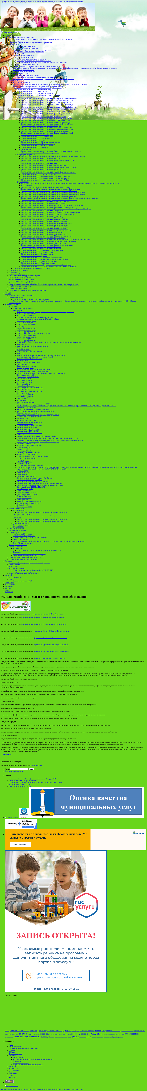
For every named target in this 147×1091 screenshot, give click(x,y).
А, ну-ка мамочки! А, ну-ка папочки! (29, 359)
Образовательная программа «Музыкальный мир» (38, 144)
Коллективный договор (21, 73)
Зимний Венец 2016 (23, 400)
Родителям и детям (11, 304)
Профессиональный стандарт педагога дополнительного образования (36, 66)
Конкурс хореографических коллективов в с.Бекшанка (35, 411)
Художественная (18, 527)
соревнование (132, 1034)
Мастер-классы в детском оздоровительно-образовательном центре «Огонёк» (35, 782)
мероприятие (55, 1034)
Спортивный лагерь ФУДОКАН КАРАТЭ (31, 487)
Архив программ (26, 185)
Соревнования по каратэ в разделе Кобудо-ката (33, 481)
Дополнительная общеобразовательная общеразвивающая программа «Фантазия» (49, 200)
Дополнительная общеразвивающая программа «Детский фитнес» (43, 165)
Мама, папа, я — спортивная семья (29, 416)
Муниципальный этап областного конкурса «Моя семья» (36, 436)
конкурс (23, 1033)
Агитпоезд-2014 (22, 360)
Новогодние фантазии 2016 (26, 444)
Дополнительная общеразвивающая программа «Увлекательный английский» (47, 133)
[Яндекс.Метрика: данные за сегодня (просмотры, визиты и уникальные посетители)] (11, 1086)
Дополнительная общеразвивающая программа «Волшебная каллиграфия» (46, 223)
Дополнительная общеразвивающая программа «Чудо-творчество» (43, 243)
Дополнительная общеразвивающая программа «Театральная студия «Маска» (47, 214)
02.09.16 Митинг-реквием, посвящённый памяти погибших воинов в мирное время (45, 312)
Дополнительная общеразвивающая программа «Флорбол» (41, 162)
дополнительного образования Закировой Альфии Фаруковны (42, 617)
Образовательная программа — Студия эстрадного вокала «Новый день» (46, 265)
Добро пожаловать (15, 1046)
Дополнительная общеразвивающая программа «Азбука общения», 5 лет (45, 120)
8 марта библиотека (23, 344)
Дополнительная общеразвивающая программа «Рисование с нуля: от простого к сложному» (52, 205)
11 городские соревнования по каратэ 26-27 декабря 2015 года (38, 319)
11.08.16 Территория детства (26, 321)
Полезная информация (16, 546)
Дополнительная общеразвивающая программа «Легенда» (41, 126)
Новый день (75, 1031)
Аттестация (13, 566)
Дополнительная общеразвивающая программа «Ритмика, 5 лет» (43, 115)
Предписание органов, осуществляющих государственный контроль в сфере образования (43, 79)
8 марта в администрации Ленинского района (32, 346)
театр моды (45, 1037)
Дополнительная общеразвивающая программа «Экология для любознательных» (48, 173)
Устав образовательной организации (25, 48)
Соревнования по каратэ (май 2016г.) (29, 480)
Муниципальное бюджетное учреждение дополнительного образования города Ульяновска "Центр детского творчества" (42, 2)
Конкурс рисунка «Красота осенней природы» (33, 409)
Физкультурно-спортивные (26, 155)
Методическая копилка (16, 568)
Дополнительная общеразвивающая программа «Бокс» (39, 164)
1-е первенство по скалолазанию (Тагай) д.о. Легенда (35, 317)
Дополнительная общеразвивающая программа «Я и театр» (41, 247)
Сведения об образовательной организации (19, 37)
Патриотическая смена (20, 539)
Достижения (9, 586)
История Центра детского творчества (21, 295)
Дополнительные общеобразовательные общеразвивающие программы (37, 88)
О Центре (8, 294)
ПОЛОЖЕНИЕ (6, 754)
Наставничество (14, 565)
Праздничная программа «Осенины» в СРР (31, 465)
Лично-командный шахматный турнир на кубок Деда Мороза (38, 415)
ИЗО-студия (60, 1031)
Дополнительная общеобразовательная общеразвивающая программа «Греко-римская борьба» (53, 156)
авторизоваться (36, 765)
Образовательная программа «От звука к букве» (37, 145)
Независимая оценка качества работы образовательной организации (44, 62)
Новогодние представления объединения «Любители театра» (38, 442)
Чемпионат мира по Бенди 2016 (27, 503)
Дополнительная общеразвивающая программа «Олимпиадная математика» (47, 100)
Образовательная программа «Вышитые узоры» (37, 252)
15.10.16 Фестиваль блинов (26, 328)
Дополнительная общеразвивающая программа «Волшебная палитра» (45, 225)
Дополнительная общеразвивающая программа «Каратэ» (40, 158)
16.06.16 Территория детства (26, 330)
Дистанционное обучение (17, 530)
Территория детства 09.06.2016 (27, 492)
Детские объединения (16, 509)
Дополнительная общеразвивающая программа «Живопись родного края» (46, 230)
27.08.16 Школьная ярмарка (26, 337)
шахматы (106, 1037)
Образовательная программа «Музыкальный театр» (34, 90)
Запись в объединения (16, 528)
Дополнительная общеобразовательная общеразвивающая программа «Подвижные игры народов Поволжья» (50, 84)
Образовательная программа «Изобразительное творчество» (41, 257)
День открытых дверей (24, 380)
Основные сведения (15, 41)
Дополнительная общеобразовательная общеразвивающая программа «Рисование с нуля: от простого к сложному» (60, 198)
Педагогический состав (17, 274)
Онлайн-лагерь (14, 532)
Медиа (7, 590)
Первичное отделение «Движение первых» (23, 559)
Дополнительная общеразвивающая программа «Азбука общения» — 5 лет (46, 102)
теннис (52, 1037)
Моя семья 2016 (22, 434)
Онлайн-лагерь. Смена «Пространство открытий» (30, 537)
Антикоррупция (10, 584)
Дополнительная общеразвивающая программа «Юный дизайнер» (43, 218)
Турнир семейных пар (24, 498)
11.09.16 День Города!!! (25, 322)
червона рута (100, 1037)
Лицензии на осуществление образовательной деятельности (33, 50)
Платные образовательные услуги (20, 277)
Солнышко (90, 1031)
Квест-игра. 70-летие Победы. (27, 407)
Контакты (8, 588)
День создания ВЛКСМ (25, 395)
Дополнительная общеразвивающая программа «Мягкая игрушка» (43, 203)
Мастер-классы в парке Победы (19, 784)
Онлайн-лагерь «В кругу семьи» (24, 536)
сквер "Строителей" (120, 1034)
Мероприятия (17, 310)
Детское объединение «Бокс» (23, 308)
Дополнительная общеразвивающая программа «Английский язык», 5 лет (46, 122)
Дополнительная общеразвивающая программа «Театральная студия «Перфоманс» (49, 241)
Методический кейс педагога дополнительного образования (29, 563)
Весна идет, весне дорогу (25, 368)
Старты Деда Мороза (24, 490)
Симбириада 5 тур (23, 474)
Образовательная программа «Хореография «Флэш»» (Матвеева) (39, 95)
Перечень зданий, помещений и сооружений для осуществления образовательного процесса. (40, 39)
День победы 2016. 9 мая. (25, 386)
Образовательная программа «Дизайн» (34, 256)
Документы (13, 44)
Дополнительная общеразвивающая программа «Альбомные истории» (45, 201)
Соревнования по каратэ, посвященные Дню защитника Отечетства (40, 485)
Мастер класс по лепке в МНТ (27, 420)
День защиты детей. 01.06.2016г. (28, 377)
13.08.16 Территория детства (26, 324)
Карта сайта (9, 592)
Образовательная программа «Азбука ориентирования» (40, 153)
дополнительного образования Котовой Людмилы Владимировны (43, 624)
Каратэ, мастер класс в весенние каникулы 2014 (33, 404)
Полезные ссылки (15, 303)
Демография (17, 552)
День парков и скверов (24, 382)
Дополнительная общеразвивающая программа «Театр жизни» (42, 211)
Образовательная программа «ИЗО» (33, 140)
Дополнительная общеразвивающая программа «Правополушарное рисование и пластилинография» (55, 239)
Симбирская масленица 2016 (26, 476)
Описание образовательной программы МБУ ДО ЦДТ (31, 268)
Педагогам (8, 561)
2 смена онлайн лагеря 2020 (22, 581)
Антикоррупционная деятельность (24, 46)
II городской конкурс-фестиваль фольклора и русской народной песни (41, 355)
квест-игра (15, 1034)
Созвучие (83, 1031)
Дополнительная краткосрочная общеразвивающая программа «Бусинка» (46, 187)
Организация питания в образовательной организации (27, 290)
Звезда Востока (22, 398)
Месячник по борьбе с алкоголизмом (29, 433)
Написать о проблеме (20, 844)
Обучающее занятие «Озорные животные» (23, 781)
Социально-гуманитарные (26, 97)
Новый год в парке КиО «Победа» (28, 453)
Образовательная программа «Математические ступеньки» (41, 142)
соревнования (9, 1037)
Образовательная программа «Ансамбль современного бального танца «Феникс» (48, 267)
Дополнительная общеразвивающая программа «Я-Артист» (41, 248)
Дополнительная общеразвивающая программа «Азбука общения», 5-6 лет (38, 86)
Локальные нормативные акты (23, 55)
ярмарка (121, 1037)
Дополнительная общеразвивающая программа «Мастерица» (41, 232)
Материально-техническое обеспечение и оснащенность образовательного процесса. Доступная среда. (44, 285)
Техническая (17, 518)
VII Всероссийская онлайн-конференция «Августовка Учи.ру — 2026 (32, 779)
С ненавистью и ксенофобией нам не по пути (28, 555)
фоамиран (94, 1037)
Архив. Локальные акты (25, 57)
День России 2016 (23, 393)
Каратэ (68, 1030)
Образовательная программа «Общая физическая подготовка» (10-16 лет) (46, 176)
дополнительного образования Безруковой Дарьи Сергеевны (42, 614)
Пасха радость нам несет (25, 460)
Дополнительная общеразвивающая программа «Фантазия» (41, 216)
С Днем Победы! (22, 471)
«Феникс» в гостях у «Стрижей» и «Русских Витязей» (35, 357)
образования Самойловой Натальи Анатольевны (50, 638)
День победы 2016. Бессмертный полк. (30, 388)
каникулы (8, 1034)
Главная (7, 35)
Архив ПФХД (21, 53)
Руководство (13, 272)
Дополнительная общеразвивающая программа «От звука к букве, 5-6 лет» (46, 113)
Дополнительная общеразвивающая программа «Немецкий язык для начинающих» (49, 99)
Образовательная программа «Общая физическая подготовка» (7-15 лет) (45, 180)
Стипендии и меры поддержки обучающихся (24, 276)
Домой (11, 1045)
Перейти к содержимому (9, 32)
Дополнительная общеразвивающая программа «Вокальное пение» (44, 221)
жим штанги (130, 1030)
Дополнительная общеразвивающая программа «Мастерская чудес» (44, 234)
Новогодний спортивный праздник (29, 445)
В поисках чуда (22, 364)
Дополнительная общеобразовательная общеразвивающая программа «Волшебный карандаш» (53, 192)
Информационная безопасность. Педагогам (23, 574)
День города (52, 1031)
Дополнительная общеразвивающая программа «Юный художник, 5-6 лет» (46, 118)
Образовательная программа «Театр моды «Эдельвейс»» (40, 261)
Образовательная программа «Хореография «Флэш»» (35, 93)
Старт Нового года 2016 (25, 489)
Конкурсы (8, 575)
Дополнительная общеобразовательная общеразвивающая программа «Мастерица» (49, 196)
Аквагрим (25, 1031)
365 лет (7, 1031)
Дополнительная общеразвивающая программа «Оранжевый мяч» (43, 169)
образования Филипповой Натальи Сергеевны (50, 658)
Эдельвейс (124, 1031)
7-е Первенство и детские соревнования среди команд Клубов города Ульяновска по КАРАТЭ (49, 342)
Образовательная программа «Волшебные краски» (38, 138)
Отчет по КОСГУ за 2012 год (23, 281)
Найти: (7, 769)
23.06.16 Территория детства (26, 335)
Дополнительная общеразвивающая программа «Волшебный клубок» (44, 227)
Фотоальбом (13, 306)
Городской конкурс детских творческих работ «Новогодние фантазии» (41, 373)
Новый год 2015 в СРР (24, 451)
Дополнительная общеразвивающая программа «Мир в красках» (43, 238)
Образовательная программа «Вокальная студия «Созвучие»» (42, 250)
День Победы (43, 1031)
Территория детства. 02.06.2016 (27, 494)
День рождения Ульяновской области (29, 391)
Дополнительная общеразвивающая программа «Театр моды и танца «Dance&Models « (50, 212)
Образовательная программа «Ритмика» (34, 147)
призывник (104, 1034)
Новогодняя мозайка (24, 447)
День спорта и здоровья (25, 397)
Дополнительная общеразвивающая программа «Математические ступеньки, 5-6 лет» (50, 109)
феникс (75, 1036)
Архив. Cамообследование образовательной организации (36, 77)
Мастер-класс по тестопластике (27, 427)
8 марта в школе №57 (24, 350)
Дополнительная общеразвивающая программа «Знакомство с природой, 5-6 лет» (49, 106)
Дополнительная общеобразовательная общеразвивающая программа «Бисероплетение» (51, 189)
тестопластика (60, 1037)
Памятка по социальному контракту (21, 786)
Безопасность (17, 548)
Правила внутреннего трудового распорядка (32, 59)
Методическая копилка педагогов (24, 572)
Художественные (22, 182)
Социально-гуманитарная (21, 514)
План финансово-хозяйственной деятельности (28, 52)
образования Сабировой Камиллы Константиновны (51, 631)
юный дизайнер (114, 1037)
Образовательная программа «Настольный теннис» (38, 174)
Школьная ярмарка (115, 1030)
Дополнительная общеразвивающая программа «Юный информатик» (40, 521)
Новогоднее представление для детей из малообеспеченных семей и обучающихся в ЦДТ (47, 438)
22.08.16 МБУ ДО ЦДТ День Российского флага (33, 333)
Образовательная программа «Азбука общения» (37, 135)
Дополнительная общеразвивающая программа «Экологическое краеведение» (47, 245)
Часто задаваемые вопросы (18, 545)
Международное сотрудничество (20, 286)
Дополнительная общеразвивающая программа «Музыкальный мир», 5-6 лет (47, 129)
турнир (68, 1037)
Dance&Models (16, 1031)
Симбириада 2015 (23, 472)
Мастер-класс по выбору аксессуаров (29, 422)
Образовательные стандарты (18, 270)
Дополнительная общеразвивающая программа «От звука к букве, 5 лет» (45, 111)
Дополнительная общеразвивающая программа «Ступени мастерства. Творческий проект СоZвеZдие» (56, 209)
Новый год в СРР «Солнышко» (27, 454)
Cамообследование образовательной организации (34, 61)
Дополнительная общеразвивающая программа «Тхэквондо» (41, 171)
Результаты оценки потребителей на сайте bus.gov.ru (31, 299)
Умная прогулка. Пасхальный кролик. (30, 501)
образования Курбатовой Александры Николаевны (51, 644)
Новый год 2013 (22, 449)
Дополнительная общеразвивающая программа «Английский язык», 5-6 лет (47, 124)
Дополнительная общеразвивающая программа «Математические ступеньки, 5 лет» (49, 108)
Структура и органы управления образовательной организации (30, 43)
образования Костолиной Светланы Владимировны (51, 651)
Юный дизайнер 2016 (24, 507)
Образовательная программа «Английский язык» (37, 136)
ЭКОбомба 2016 (22, 505)
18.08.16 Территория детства (26, 332)
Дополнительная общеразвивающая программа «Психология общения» (45, 131)
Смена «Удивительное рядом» (23, 543)
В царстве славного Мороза (26, 366)
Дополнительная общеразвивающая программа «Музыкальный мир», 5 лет (46, 127)
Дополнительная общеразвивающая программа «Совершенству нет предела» (47, 207)
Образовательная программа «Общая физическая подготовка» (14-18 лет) (46, 178)
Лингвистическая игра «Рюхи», (27, 413)
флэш (88, 1036)
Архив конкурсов (15, 577)
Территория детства (103, 1031)
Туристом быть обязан (24, 496)
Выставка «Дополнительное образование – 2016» (34, 369)
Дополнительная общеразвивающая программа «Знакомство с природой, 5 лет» (48, 104)
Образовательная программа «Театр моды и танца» (38, 263)
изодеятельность (139, 1031)
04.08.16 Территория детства (26, 313)
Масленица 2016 (22, 418)
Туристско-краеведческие (25, 149)
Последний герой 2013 (24, 462)
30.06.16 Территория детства (26, 341)
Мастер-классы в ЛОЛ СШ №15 (28, 429)
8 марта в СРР (21, 348)
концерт (30, 1034)
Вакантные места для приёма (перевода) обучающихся (27, 283)
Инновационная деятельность (19, 288)
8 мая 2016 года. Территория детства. (29, 351)
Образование (13, 80)
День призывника (23, 389)
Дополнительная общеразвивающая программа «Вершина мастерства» (45, 220)
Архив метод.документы (21, 82)
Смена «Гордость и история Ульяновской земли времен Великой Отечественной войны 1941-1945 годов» (49, 541)
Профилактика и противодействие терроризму (25, 557)
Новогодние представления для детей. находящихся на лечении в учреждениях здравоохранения (50, 440)
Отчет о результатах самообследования (26, 75)
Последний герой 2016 (24, 463)
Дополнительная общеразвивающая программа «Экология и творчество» (42, 512)
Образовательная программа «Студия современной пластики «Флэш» (44, 259)
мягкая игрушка (65, 1034)
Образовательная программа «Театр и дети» (32, 91)
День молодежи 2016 (24, 378)
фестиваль (83, 1037)
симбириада (111, 1034)
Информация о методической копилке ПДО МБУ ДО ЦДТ (33, 570)
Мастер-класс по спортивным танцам (29, 425)
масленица (36, 1034)
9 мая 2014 (20, 353)
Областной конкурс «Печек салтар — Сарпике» (33, 456)
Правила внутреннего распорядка (24, 71)
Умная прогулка (22, 499)
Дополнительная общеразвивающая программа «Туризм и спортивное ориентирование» (51, 151)
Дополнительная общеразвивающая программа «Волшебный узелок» (44, 229)
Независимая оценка (16, 297)
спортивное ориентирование (27, 1037)
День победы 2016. (23, 384)
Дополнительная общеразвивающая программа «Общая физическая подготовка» (48, 160)
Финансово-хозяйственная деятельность (22, 279)
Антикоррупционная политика (27, 64)
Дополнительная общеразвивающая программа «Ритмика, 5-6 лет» (43, 117)
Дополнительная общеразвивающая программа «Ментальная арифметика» (46, 236)
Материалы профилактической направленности (29, 554)
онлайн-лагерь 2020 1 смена (22, 534)
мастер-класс (44, 1034)
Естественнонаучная (20, 510)
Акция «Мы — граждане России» (28, 362)
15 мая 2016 (21, 326)
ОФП (10, 579)
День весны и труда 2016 (25, 375)
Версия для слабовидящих (14, 771)
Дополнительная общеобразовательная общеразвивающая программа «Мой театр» (49, 191)
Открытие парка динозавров (26, 458)
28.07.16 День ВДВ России (26, 339)
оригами (84, 1034)
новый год (75, 1034)
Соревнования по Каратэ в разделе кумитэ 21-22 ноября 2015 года (39, 483)
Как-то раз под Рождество (25, 402)
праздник (94, 1033)
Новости (8, 292)
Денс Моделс (32, 1031)
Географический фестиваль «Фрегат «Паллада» (33, 371)
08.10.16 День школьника (25, 315)
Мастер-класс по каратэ (25, 424)
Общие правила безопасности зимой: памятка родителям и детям (39, 550)
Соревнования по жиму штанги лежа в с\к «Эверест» (35, 478)
